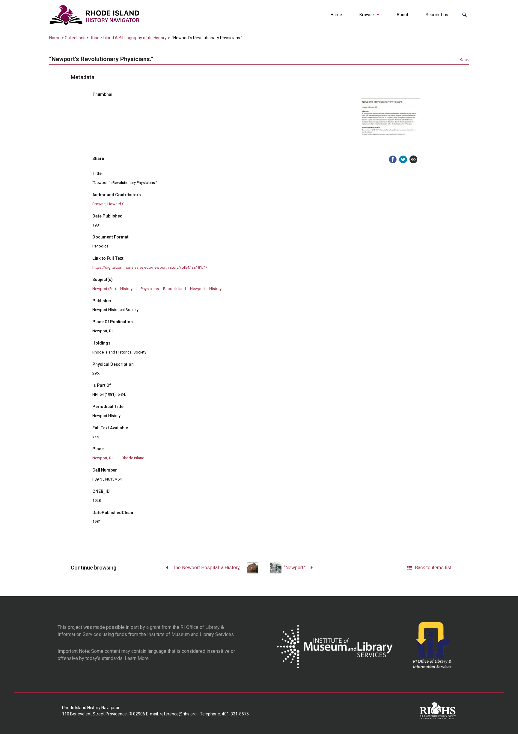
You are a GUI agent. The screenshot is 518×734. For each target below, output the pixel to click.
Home (336, 14)
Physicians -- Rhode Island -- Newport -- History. (181, 288)
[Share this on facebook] (393, 159)
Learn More (137, 658)
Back (464, 59)
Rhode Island (133, 458)
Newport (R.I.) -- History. (112, 288)
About (402, 14)
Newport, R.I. (103, 458)
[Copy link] (413, 159)
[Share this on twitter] (403, 159)
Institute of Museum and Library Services (190, 634)
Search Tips (437, 14)
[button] (464, 15)
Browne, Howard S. (108, 204)
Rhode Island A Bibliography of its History (128, 37)
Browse (366, 14)
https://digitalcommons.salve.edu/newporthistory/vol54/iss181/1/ (149, 267)
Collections (75, 37)
